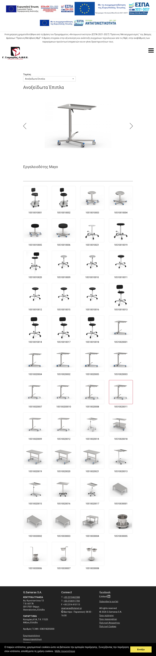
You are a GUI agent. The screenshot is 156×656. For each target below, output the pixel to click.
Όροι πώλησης (106, 615)
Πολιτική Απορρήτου (109, 623)
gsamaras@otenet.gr (71, 608)
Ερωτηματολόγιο (31, 635)
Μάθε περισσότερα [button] (65, 651)
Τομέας (27, 74)
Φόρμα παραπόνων (32, 639)
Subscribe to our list (108, 601)
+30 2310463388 (72, 597)
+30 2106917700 (72, 601)
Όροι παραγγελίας (108, 619)
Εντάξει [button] (141, 649)
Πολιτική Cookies (107, 626)
